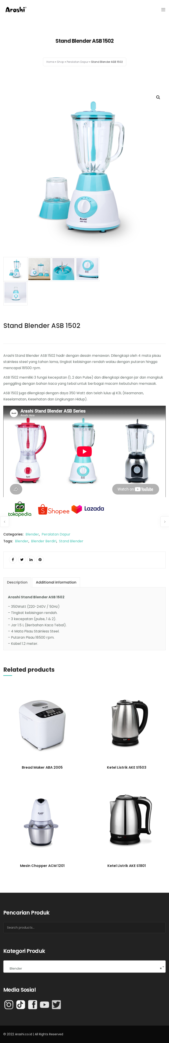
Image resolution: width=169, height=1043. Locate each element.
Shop (60, 62)
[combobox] (84, 966)
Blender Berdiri (43, 541)
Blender (32, 534)
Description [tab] (17, 582)
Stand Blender (71, 541)
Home (50, 62)
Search (156, 927)
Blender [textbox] (84, 968)
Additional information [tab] (56, 582)
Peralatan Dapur (77, 62)
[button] (158, 97)
